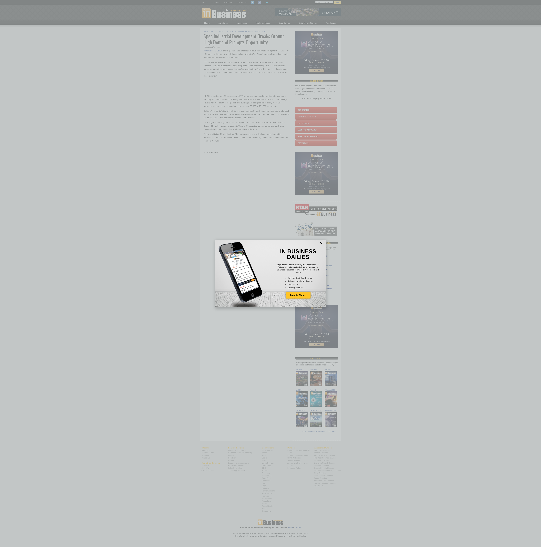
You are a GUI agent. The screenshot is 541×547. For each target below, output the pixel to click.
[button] (321, 243)
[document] (270, 273)
